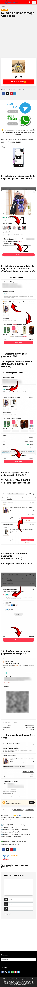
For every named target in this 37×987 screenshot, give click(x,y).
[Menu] (2, 2)
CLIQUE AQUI (18, 475)
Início (2, 6)
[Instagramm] (9, 972)
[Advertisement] (18, 37)
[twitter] (5, 972)
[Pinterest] (15, 972)
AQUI (26, 984)
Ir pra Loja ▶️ (19, 82)
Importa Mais (4, 89)
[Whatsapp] (12, 972)
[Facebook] (2, 972)
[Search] (29, 2)
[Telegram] (18, 972)
